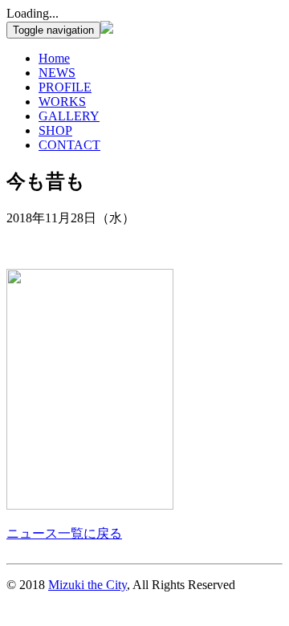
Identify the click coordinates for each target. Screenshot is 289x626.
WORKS (62, 101)
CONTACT (69, 145)
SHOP (55, 130)
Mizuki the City (87, 584)
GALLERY (69, 116)
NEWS (57, 72)
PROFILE (65, 87)
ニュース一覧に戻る (64, 533)
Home (54, 58)
